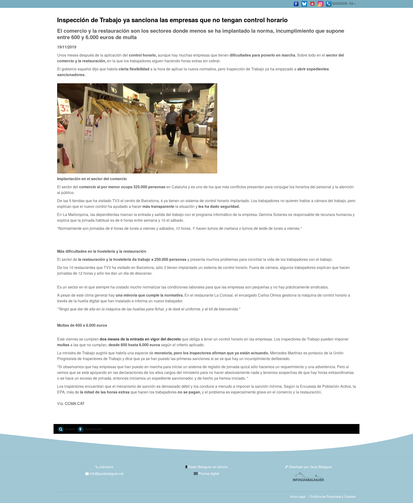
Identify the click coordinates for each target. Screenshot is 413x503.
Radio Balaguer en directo (207, 466)
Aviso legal (297, 496)
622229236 (339, 3)
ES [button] (351, 3)
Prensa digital (208, 473)
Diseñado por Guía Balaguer (310, 466)
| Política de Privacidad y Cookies (332, 496)
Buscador (70, 429)
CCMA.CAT (75, 403)
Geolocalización (93, 429)
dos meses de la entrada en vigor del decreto (140, 339)
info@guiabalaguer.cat (107, 473)
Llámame (105, 466)
